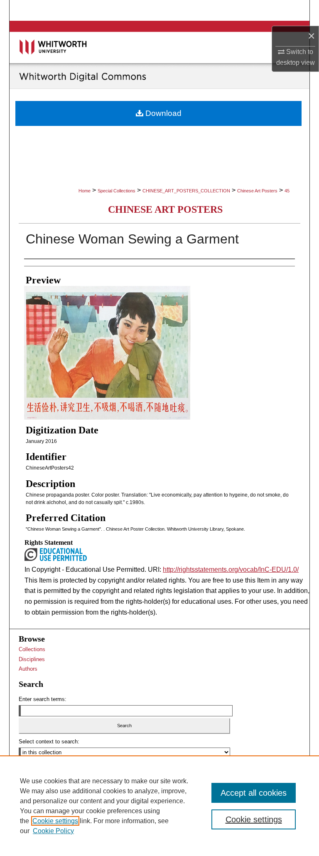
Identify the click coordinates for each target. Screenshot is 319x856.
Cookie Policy (53, 830)
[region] (159, 805)
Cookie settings (55, 820)
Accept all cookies (254, 792)
